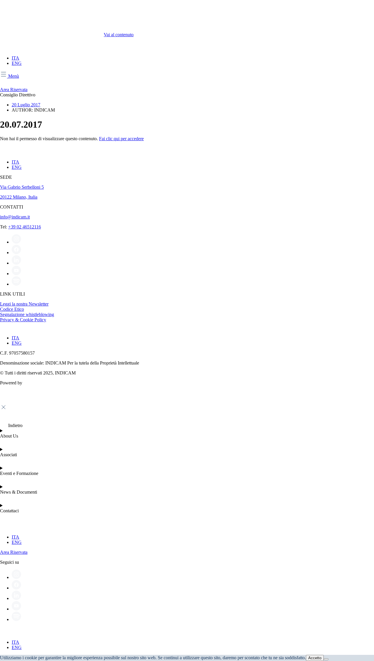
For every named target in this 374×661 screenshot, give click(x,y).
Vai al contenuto (119, 34)
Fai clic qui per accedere (121, 138)
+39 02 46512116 (24, 226)
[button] (11, 425)
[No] (326, 659)
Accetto (314, 658)
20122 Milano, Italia (18, 197)
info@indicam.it (15, 216)
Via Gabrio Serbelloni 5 (22, 187)
